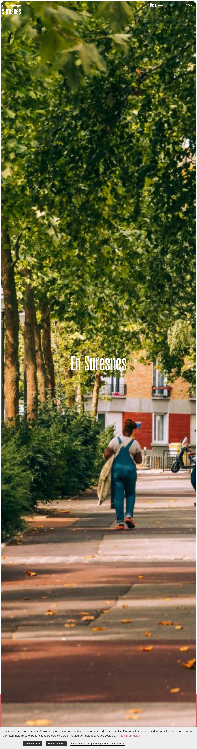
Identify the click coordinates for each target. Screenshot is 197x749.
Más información (130, 735)
